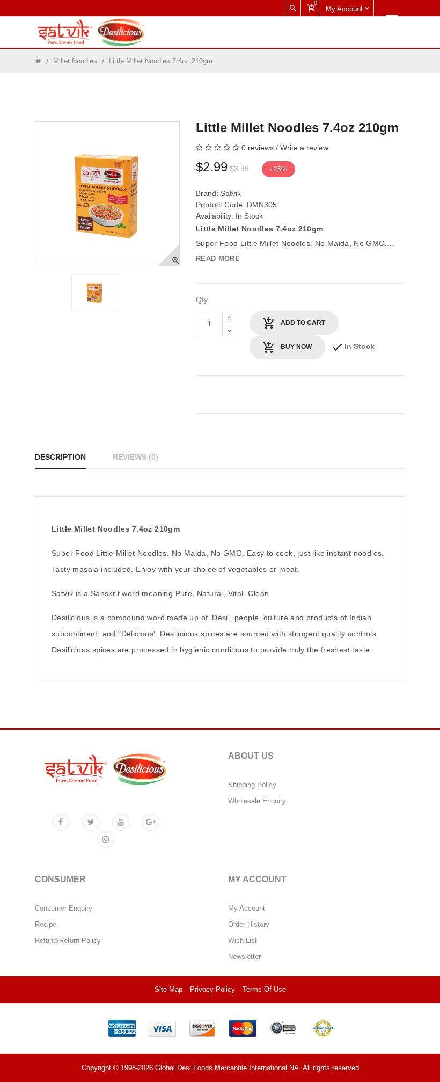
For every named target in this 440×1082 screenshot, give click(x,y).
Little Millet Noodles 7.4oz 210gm (160, 61)
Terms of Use (264, 989)
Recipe (45, 924)
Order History (248, 924)
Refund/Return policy (68, 941)
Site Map (168, 989)
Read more (218, 259)
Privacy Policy (212, 989)
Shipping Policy (252, 785)
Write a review (304, 147)
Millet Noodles (75, 61)
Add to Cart (302, 322)
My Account (246, 908)
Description (60, 457)
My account (345, 9)
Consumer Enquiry (63, 908)
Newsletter (244, 957)
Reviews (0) (135, 457)
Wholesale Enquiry (257, 801)
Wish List (242, 941)
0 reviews (257, 147)
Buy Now (295, 347)
